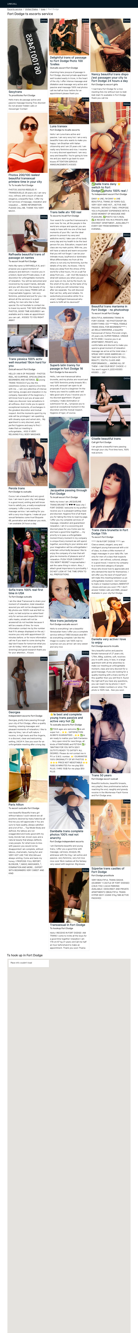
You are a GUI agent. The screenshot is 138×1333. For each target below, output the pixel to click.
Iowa (43, 9)
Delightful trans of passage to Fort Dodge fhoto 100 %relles (68, 61)
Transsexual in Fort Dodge (67, 925)
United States (31, 9)
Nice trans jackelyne (63, 620)
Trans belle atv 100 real (65, 212)
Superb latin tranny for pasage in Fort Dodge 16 (66, 366)
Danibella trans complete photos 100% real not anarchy (66, 834)
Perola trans (17, 488)
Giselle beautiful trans (106, 438)
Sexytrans (15, 91)
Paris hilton (16, 804)
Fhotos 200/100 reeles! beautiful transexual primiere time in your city (25, 178)
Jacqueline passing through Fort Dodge (68, 492)
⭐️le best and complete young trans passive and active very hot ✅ (66, 718)
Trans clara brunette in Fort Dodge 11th (110, 531)
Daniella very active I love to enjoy (109, 640)
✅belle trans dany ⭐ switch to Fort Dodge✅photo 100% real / (110, 187)
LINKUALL (12, 4)
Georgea (14, 712)
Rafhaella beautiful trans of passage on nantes (27, 256)
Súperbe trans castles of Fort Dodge (108, 870)
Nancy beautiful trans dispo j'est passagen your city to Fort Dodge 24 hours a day (110, 78)
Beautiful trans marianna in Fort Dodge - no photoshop (110, 308)
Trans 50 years (102, 775)
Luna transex (58, 126)
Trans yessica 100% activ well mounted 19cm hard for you (27, 362)
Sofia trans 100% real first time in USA (26, 591)
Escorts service (14, 9)
